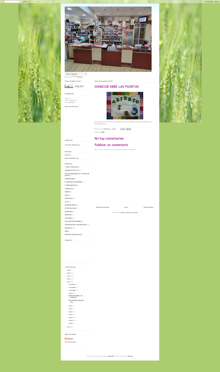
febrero (71, 320)
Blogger (130, 356)
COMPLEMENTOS (71, 185)
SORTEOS (68, 215)
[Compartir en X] (126, 129)
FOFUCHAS (68, 198)
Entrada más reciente (102, 207)
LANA (67, 202)
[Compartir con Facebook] (128, 129)
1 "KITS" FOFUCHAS (71, 167)
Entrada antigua (149, 207)
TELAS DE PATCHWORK (73, 221)
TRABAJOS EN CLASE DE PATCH (76, 225)
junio (71, 309)
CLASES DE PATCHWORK (73, 182)
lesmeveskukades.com (71, 158)
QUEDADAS (68, 211)
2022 (69, 270)
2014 (69, 279)
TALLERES (68, 218)
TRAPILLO (68, 228)
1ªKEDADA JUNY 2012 (72, 170)
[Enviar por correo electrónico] (121, 129)
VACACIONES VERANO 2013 (76, 301)
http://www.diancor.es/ (72, 106)
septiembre (72, 290)
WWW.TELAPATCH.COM (73, 234)
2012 (69, 327)
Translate (79, 77)
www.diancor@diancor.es (72, 145)
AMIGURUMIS (69, 179)
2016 (69, 273)
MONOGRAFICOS (70, 205)
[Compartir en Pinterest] (130, 129)
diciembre (72, 284)
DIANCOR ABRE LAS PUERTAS (75, 297)
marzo (71, 317)
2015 (69, 276)
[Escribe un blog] (123, 129)
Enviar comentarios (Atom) (129, 212)
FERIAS (67, 192)
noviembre (72, 287)
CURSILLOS (69, 188)
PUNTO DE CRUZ (70, 208)
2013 (69, 282)
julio (70, 306)
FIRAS (67, 195)
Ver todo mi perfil (70, 342)
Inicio (126, 207)
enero (71, 323)
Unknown (70, 339)
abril (70, 314)
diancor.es (68, 155)
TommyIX (111, 356)
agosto (71, 293)
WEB (102, 132)
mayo (71, 312)
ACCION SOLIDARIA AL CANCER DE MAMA (77, 174)
